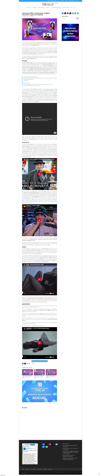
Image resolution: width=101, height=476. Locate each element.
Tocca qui (31, 200)
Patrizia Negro (25, 16)
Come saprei (54, 94)
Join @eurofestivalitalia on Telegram (40, 361)
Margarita (33, 258)
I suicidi (54, 313)
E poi (49, 91)
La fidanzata (45, 200)
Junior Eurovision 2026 (66, 7)
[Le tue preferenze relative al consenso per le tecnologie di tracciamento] (99, 474)
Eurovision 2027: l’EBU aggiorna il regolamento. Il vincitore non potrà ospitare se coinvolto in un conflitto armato (71, 452)
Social (71, 7)
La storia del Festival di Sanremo (56, 7)
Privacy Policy (33, 469)
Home (27, 7)
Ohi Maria (35, 200)
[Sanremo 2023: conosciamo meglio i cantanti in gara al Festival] (27, 372)
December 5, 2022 (36, 85)
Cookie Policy (39, 469)
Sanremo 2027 (48, 7)
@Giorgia (31, 76)
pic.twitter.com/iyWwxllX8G (48, 84)
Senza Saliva (24, 314)
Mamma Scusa (30, 311)
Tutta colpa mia (47, 252)
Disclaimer (45, 469)
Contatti (49, 469)
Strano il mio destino (39, 99)
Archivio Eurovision (41, 7)
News (30, 7)
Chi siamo (27, 469)
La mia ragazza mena (40, 201)
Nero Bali (53, 255)
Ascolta (35, 311)
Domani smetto (50, 200)
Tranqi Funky (40, 200)
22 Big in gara (32, 43)
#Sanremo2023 (40, 84)
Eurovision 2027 (35, 7)
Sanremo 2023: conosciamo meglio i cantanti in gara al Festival (27, 376)
